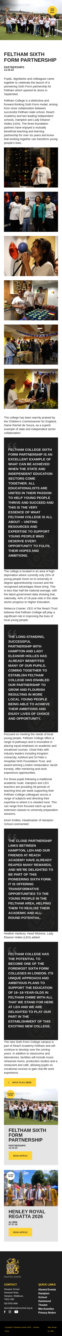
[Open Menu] (52, 10)
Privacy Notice (47, 1312)
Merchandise (46, 1308)
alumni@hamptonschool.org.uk (18, 1308)
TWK (52, 1331)
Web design (52, 1327)
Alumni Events (47, 1289)
